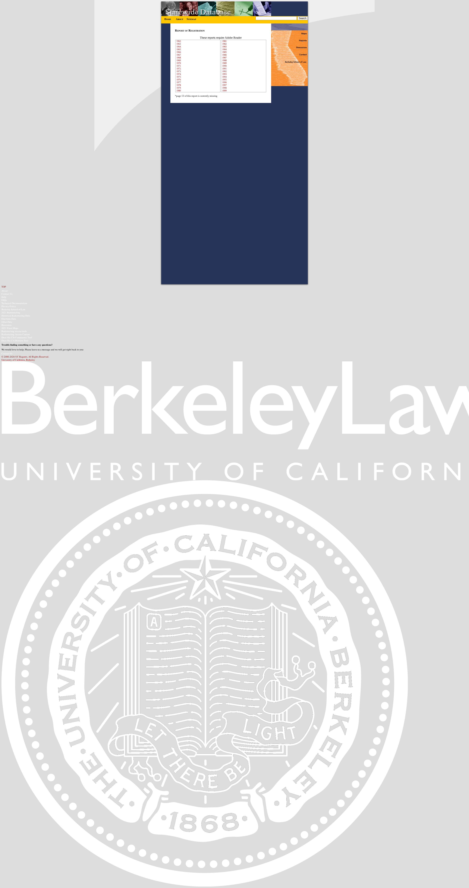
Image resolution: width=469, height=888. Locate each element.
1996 (224, 82)
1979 (178, 88)
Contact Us (6, 293)
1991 (224, 68)
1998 (224, 88)
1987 (224, 57)
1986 (224, 55)
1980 (178, 90)
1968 (178, 57)
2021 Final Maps (9, 328)
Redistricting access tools (14, 331)
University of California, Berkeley (18, 359)
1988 (224, 60)
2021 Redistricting (10, 312)
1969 (178, 60)
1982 (224, 44)
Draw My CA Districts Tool (14, 340)
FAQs (4, 300)
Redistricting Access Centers (15, 334)
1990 (224, 66)
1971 (178, 66)
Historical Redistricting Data (15, 315)
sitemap (191, 18)
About (4, 290)
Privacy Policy (8, 306)
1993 (224, 74)
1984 (224, 49)
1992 (224, 71)
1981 (224, 41)
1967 (178, 55)
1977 (178, 82)
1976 (178, 79)
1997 (224, 85)
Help (3, 297)
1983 (224, 46)
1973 (178, 71)
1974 (178, 74)
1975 (178, 77)
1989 (224, 63)
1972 (178, 68)
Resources (6, 325)
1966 (178, 52)
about (179, 18)
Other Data (6, 321)
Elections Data (8, 318)
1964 (178, 46)
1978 (178, 85)
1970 (178, 63)
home (167, 18)
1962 (178, 41)
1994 (224, 77)
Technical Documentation (14, 303)
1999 (224, 90)
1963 (178, 44)
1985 (224, 52)
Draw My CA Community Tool (16, 337)
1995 (224, 79)
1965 (178, 49)
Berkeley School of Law (13, 309)
